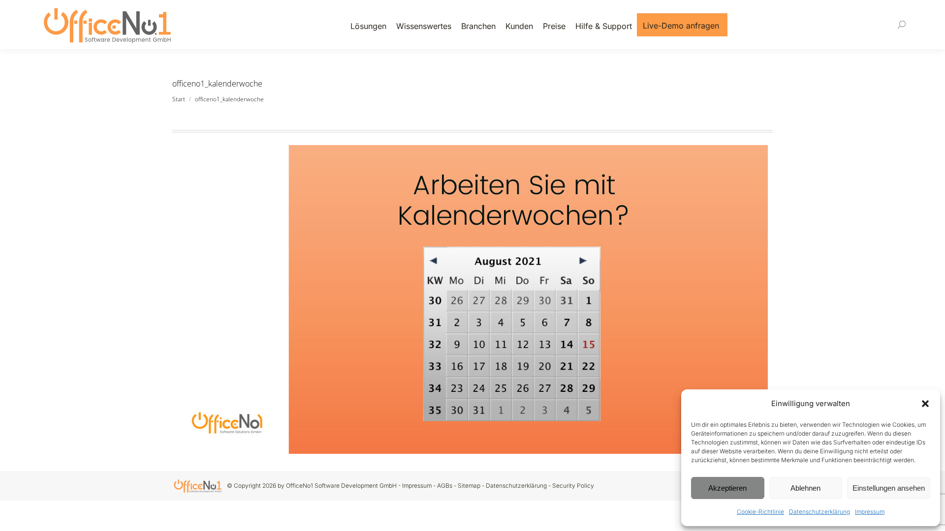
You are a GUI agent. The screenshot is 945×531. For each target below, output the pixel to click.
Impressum (869, 511)
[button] (925, 404)
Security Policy (573, 485)
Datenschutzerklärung (819, 511)
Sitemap (469, 485)
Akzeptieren (727, 488)
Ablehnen (805, 488)
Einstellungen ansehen (888, 488)
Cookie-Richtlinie (760, 511)
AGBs (444, 485)
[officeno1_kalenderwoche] (472, 299)
